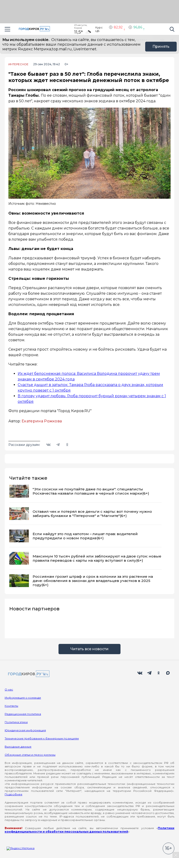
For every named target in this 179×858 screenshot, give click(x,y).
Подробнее (13, 794)
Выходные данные (18, 746)
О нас (9, 689)
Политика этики (16, 722)
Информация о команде (23, 697)
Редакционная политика (23, 714)
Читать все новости (89, 649)
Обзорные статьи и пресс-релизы (30, 754)
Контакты (11, 706)
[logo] (28, 674)
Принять (160, 46)
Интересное (18, 64)
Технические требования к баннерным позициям (42, 738)
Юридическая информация (25, 730)
